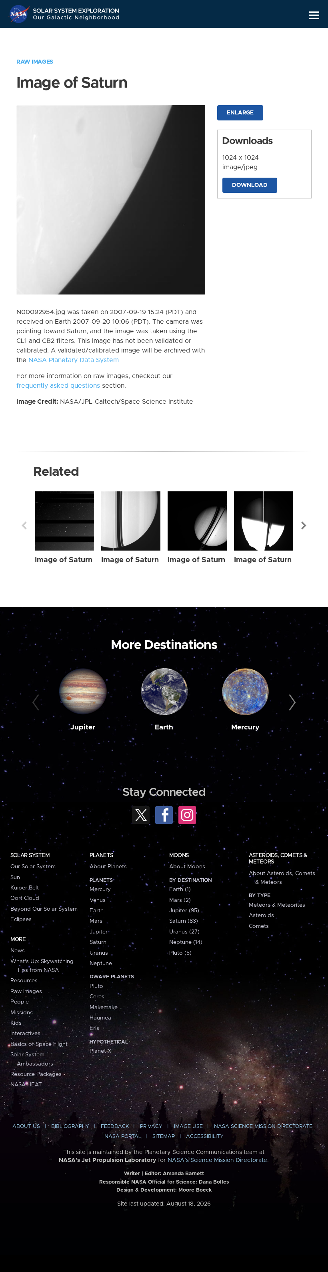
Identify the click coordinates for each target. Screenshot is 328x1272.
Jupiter (82, 727)
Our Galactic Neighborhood (76, 19)
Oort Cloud (24, 898)
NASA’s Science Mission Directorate (217, 1160)
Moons (179, 855)
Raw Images (34, 62)
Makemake (104, 1007)
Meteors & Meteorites (277, 905)
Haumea (100, 1018)
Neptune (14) (185, 942)
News (17, 950)
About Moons (187, 866)
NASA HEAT (26, 1085)
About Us (26, 1126)
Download (250, 185)
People (19, 1002)
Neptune (101, 963)
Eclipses (21, 919)
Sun (15, 877)
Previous (24, 525)
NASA (20, 14)
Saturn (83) (183, 921)
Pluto (96, 986)
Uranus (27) (184, 932)
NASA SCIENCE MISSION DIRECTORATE (263, 1126)
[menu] (314, 15)
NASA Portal (122, 1136)
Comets (259, 926)
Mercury (245, 727)
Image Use (188, 1126)
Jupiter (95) (184, 910)
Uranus (99, 953)
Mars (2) (180, 900)
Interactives (25, 1033)
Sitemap (163, 1136)
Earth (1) (180, 889)
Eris (94, 1028)
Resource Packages (36, 1074)
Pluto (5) (180, 953)
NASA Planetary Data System (73, 360)
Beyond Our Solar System (44, 909)
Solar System (30, 855)
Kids (16, 1023)
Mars (96, 921)
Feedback (115, 1126)
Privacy (151, 1126)
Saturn (98, 942)
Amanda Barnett (183, 1173)
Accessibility (205, 1136)
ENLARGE (240, 113)
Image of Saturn (63, 560)
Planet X (100, 1051)
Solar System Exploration (76, 9)
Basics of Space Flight (39, 1044)
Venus (98, 900)
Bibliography (70, 1126)
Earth (164, 727)
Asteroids (261, 915)
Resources (24, 981)
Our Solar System (33, 866)
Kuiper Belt (24, 888)
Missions (21, 1013)
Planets (101, 855)
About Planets (108, 866)
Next (304, 525)
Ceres (97, 997)
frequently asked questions (58, 386)
